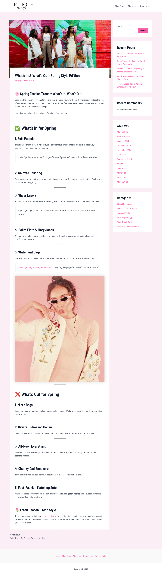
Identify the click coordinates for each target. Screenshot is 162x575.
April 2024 (121, 177)
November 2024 (124, 150)
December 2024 (124, 145)
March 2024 (122, 182)
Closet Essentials (124, 204)
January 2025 (123, 141)
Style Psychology (124, 217)
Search (119, 26)
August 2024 (123, 163)
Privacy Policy (101, 556)
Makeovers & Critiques (127, 208)
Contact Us (145, 6)
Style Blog (119, 6)
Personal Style (123, 213)
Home (57, 556)
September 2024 (124, 159)
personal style (48, 516)
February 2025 (123, 136)
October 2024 (123, 154)
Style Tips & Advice (125, 222)
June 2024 (122, 168)
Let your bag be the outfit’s (36, 267)
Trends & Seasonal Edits (128, 226)
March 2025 (122, 132)
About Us (132, 6)
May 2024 (121, 173)
